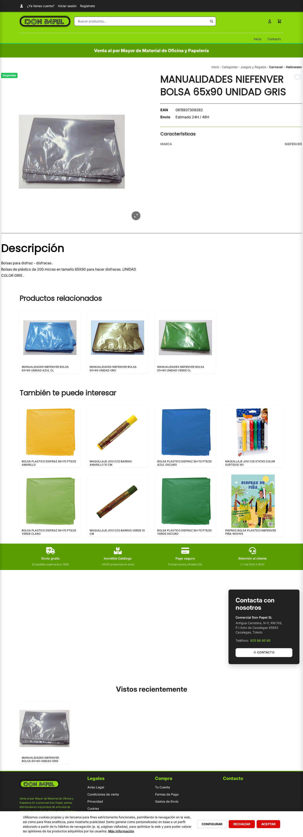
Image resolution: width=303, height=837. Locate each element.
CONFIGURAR (212, 824)
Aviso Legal (95, 787)
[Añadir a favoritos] (297, 77)
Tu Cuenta (162, 787)
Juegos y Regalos (253, 67)
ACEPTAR (268, 824)
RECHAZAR (241, 824)
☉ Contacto (264, 652)
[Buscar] (211, 21)
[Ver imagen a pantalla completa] (136, 215)
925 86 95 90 (260, 640)
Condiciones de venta (103, 794)
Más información (121, 831)
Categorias (230, 67)
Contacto (274, 39)
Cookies (93, 808)
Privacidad (95, 801)
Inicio (257, 39)
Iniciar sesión (67, 6)
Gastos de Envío (166, 801)
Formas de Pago (167, 794)
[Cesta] (279, 21)
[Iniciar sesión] (270, 21)
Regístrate (87, 6)
